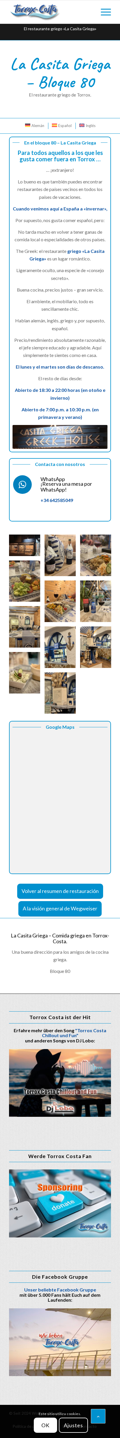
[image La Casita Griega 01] (27, 547)
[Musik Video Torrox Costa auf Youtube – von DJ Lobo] (60, 1083)
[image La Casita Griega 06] (62, 603)
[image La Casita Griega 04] (98, 557)
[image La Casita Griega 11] (27, 675)
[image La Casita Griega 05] (27, 583)
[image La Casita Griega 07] (98, 603)
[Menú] (103, 12)
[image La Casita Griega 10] (98, 649)
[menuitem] (103, 12)
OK (45, 1425)
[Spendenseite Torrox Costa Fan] (60, 1203)
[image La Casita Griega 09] (62, 649)
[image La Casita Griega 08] (27, 629)
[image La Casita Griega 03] (62, 557)
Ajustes (73, 1425)
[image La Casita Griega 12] (62, 695)
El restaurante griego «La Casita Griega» (60, 28)
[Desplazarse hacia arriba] (98, 1416)
